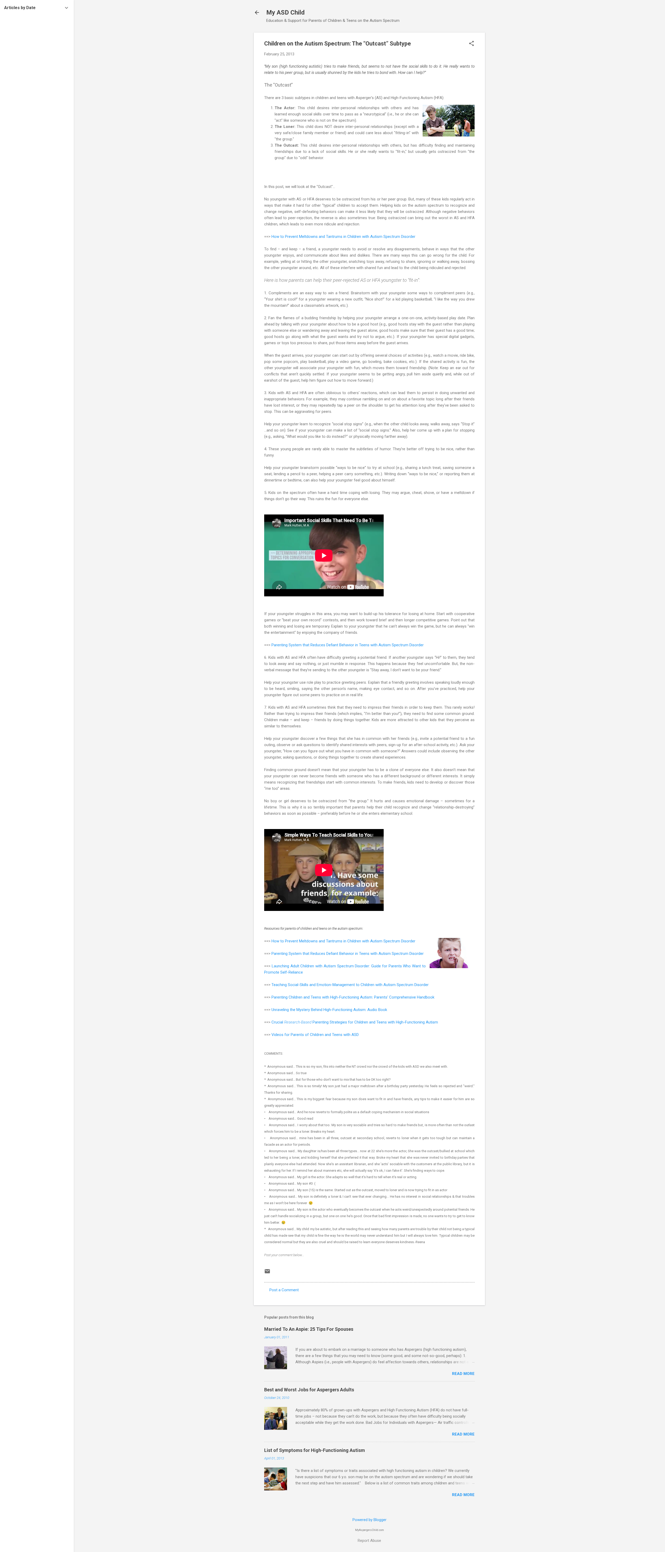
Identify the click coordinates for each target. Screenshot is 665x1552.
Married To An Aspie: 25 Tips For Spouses (308, 1329)
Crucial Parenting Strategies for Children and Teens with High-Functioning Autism (354, 1022)
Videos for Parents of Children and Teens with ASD (315, 1034)
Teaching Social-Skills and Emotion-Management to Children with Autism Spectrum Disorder (350, 984)
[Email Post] (267, 1273)
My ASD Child (285, 12)
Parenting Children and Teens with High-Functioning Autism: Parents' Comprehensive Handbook (352, 997)
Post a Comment (284, 1290)
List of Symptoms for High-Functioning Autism (314, 1450)
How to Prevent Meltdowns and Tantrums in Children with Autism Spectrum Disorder (343, 236)
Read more (463, 1373)
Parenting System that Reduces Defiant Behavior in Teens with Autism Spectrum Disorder (347, 645)
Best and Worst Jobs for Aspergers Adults (309, 1389)
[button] (471, 44)
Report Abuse (369, 1540)
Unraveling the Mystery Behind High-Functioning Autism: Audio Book (329, 1009)
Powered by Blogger (370, 1519)
